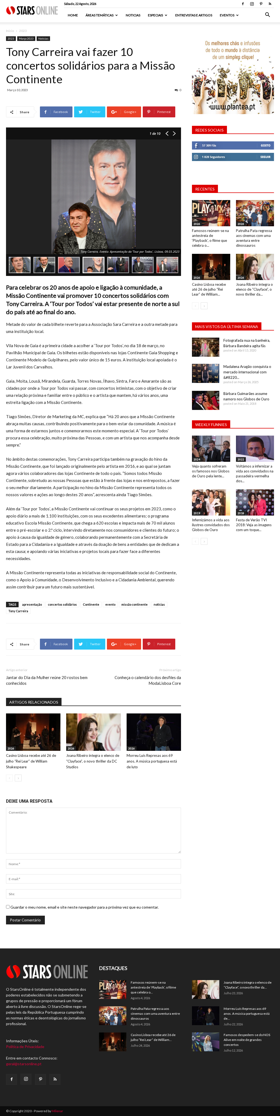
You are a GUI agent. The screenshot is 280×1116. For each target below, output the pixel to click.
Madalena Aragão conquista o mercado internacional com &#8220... (247, 372)
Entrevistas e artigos (193, 15)
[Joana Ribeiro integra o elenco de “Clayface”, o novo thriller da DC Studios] (93, 732)
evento (110, 604)
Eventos (227, 15)
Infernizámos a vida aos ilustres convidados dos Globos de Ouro (211, 525)
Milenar (57, 1111)
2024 (197, 459)
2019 (197, 513)
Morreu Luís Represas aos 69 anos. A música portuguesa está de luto (152, 761)
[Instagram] (252, 4)
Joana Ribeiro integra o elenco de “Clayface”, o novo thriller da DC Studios (92, 761)
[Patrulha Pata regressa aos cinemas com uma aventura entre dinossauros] (255, 213)
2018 (241, 513)
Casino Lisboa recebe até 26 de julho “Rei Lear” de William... (209, 289)
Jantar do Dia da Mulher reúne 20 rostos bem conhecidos (47, 680)
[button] (267, 15)
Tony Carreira (18, 611)
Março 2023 (26, 38)
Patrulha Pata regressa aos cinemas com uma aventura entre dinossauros (155, 1013)
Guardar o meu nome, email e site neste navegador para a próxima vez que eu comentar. (84, 907)
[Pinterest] (261, 4)
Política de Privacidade (25, 1046)
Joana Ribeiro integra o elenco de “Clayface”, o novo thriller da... (254, 289)
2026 (11, 748)
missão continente (134, 604)
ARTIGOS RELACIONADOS (33, 702)
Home (73, 15)
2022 (241, 459)
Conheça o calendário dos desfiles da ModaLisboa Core (148, 680)
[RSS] (270, 4)
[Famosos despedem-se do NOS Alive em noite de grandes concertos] (205, 1041)
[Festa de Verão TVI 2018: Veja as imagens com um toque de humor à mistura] (255, 502)
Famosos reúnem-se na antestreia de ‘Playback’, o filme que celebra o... (153, 987)
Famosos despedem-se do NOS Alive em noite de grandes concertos (247, 1040)
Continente (91, 604)
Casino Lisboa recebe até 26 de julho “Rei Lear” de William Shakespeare (31, 761)
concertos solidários (62, 604)
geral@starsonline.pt (24, 1063)
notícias (159, 604)
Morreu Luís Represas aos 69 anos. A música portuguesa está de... (247, 1013)
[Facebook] (243, 4)
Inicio (10, 31)
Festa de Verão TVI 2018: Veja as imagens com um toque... (254, 525)
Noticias (133, 15)
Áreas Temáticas (99, 15)
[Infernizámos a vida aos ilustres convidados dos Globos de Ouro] (211, 502)
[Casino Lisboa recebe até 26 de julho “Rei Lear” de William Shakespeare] (33, 732)
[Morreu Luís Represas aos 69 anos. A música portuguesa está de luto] (154, 732)
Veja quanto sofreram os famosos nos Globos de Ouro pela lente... (210, 471)
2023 (11, 38)
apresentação (32, 604)
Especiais (155, 15)
